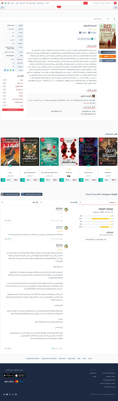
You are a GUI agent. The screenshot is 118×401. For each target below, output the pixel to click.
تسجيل (13, 3)
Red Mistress (55, 111)
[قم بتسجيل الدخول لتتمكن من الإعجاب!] (61, 220)
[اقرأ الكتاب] (88, 166)
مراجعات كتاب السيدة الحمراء (32, 358)
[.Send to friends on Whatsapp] (10, 70)
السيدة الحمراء (62, 358)
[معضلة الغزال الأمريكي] (29, 152)
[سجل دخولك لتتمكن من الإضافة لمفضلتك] (90, 29)
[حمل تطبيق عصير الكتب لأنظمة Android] (8, 375)
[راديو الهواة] (107, 152)
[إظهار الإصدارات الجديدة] (59, 7)
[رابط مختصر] (8, 63)
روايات (78, 358)
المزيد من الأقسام (13, 109)
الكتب (47, 3)
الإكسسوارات (31, 3)
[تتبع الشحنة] (5, 3)
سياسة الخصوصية (110, 376)
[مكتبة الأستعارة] (115, 7)
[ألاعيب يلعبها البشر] (2, 7)
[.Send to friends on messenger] (13, 70)
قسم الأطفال (40, 3)
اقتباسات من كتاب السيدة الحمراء (49, 358)
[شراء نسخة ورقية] (107, 180)
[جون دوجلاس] (69, 176)
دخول (17, 3)
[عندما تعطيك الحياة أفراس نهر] (49, 152)
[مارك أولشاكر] (68, 176)
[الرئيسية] (114, 19)
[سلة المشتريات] (8, 3)
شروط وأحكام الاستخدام (109, 373)
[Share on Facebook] (11, 221)
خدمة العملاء (92, 373)
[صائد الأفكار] (68, 152)
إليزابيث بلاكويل (85, 96)
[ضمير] (10, 152)
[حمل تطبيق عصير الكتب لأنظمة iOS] (19, 375)
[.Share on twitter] (7, 70)
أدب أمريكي (6, 52)
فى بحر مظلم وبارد (87, 111)
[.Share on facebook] (5, 70)
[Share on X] (8, 221)
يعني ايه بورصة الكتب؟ (109, 386)
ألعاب (23, 3)
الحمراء (84, 358)
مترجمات (12, 52)
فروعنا (94, 376)
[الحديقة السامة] (88, 152)
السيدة (90, 358)
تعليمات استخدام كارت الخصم (107, 383)
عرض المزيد (86, 103)
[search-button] (85, 3)
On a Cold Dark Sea (87, 114)
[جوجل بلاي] (8, 66)
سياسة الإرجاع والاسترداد (109, 380)
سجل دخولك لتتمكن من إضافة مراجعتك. (95, 239)
